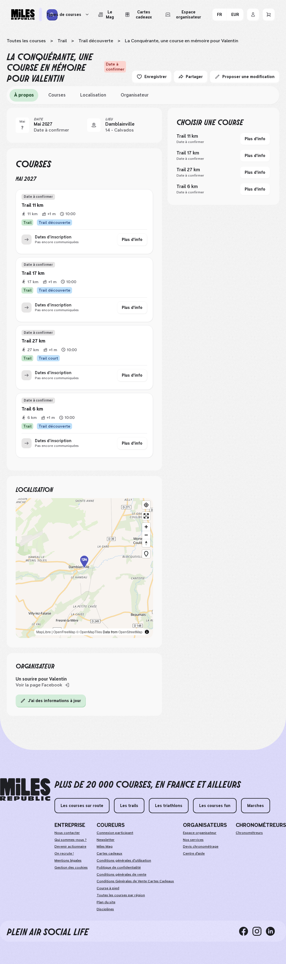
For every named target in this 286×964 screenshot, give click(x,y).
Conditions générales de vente (121, 874)
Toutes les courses (26, 40)
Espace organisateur (199, 833)
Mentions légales (68, 860)
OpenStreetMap (130, 631)
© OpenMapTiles (89, 631)
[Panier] (269, 14)
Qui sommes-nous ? (70, 840)
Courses (57, 95)
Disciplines (105, 909)
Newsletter (106, 840)
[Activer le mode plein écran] (146, 516)
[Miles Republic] (23, 14)
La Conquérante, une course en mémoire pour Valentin (181, 40)
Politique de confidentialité (119, 867)
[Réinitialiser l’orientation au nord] (146, 543)
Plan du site (106, 902)
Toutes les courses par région (121, 895)
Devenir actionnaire (70, 846)
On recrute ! (64, 853)
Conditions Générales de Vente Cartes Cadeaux (135, 881)
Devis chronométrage (200, 846)
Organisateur (135, 95)
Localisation (93, 95)
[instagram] (259, 931)
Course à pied (108, 888)
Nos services (193, 840)
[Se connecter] (253, 14)
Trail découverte (95, 40)
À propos (24, 95)
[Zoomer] (146, 527)
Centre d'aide (194, 853)
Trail (62, 40)
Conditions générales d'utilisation (124, 860)
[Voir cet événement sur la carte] (94, 125)
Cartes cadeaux (109, 853)
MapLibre (43, 631)
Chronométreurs (249, 833)
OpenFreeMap (64, 631)
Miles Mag (105, 846)
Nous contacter (67, 833)
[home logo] (25, 789)
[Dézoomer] (146, 535)
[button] (84, 568)
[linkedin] (272, 931)
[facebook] (245, 931)
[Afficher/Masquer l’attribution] (147, 631)
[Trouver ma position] (146, 505)
